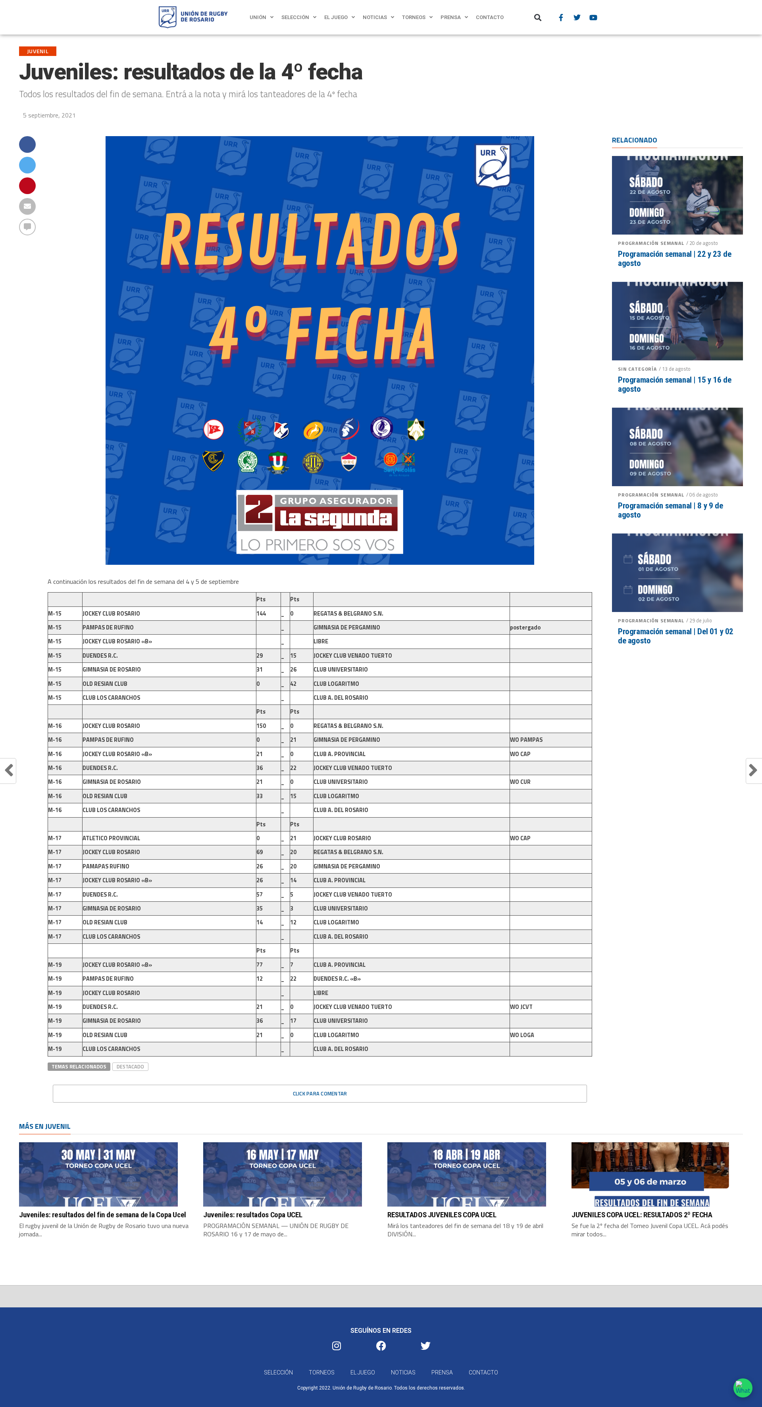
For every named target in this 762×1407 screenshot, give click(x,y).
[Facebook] (381, 1345)
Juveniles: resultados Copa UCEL (252, 1214)
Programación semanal (651, 243)
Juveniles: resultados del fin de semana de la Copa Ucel (102, 1214)
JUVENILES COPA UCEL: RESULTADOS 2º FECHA (642, 1214)
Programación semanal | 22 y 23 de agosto (674, 259)
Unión (258, 17)
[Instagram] (336, 1345)
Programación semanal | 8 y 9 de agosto (670, 510)
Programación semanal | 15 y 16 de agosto (674, 384)
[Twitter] (577, 17)
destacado (130, 1066)
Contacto (490, 17)
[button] (538, 17)
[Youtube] (593, 17)
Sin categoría (637, 369)
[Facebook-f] (561, 17)
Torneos (413, 17)
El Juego (336, 17)
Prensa (451, 17)
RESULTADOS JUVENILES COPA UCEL (441, 1214)
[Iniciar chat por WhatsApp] (742, 1387)
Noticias (375, 17)
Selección (295, 17)
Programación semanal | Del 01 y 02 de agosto (675, 636)
